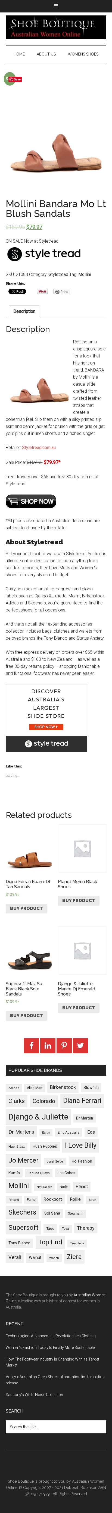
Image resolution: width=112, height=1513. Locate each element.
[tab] (24, 311)
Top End (50, 1242)
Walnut (35, 1257)
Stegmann (75, 1213)
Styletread (58, 274)
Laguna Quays (39, 1173)
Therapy (86, 1228)
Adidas (13, 1088)
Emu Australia (68, 1132)
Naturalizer (44, 1187)
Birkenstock (63, 1087)
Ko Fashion (81, 1161)
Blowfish (91, 1087)
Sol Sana (52, 1213)
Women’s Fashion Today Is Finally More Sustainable (50, 1347)
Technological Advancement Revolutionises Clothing (51, 1336)
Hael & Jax (16, 1146)
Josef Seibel (55, 1161)
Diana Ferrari (82, 1101)
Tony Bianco (19, 1243)
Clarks (16, 1101)
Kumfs (14, 1173)
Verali (14, 1257)
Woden (54, 1258)
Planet (82, 1186)
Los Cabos (66, 1173)
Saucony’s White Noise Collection (34, 1394)
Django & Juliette (38, 1116)
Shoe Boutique (56, 27)
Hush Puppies (45, 1146)
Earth (46, 1132)
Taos (50, 1228)
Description (24, 311)
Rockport (52, 1199)
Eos (91, 1132)
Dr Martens (21, 1132)
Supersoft (23, 1227)
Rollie (75, 1199)
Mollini (84, 274)
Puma (31, 1200)
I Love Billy (81, 1145)
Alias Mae (34, 1088)
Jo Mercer (23, 1160)
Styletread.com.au (39, 447)
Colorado (44, 1101)
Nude (64, 1187)
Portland (13, 1200)
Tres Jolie (77, 1243)
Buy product (26, 908)
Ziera (74, 1257)
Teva (65, 1229)
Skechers (22, 1212)
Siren (92, 1200)
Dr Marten (84, 1118)
